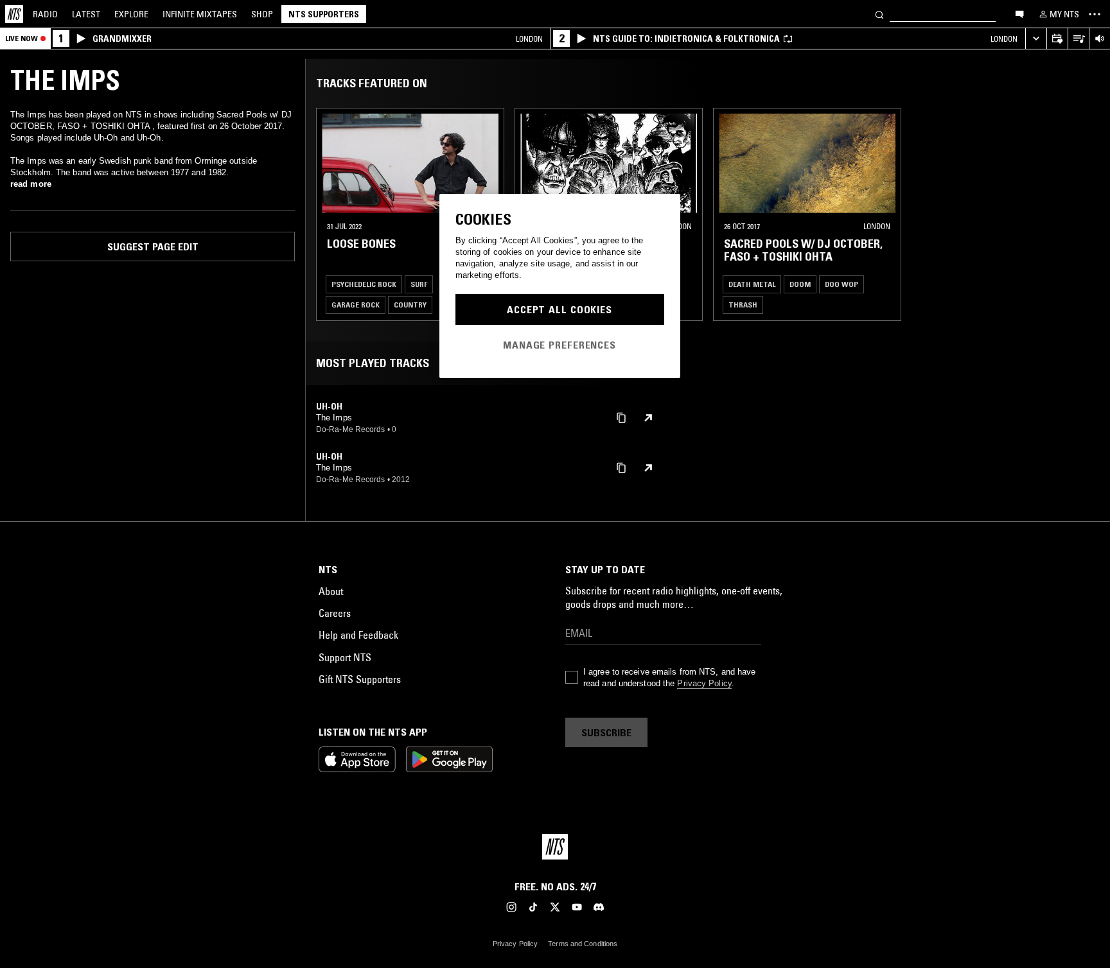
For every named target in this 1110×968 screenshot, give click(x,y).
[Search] (879, 14)
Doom (800, 284)
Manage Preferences (559, 344)
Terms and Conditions (582, 943)
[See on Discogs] (648, 418)
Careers (335, 613)
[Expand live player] (1035, 38)
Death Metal (751, 284)
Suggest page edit (152, 246)
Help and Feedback (358, 634)
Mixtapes (200, 14)
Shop (262, 14)
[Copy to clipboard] (621, 417)
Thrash (742, 304)
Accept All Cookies (559, 309)
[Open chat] (1019, 13)
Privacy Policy (704, 683)
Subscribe (606, 732)
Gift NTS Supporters (360, 679)
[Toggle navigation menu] (1094, 14)
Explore (131, 14)
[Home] (14, 14)
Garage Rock (355, 304)
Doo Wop (841, 284)
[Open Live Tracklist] (1078, 38)
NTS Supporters (323, 14)
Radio (45, 14)
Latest (86, 14)
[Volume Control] (1099, 38)
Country (410, 304)
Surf (418, 284)
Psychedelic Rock (363, 284)
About (331, 591)
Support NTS (345, 657)
